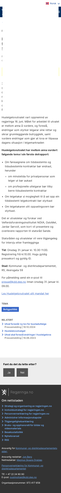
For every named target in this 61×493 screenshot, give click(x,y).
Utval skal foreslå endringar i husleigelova (28, 334)
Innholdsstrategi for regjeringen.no (24, 409)
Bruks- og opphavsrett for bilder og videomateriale (24, 427)
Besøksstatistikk (14, 432)
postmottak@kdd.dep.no (23, 477)
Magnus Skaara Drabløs (29, 460)
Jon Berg (27, 456)
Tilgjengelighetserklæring (19, 421)
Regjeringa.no (21, 392)
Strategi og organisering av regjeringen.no (28, 406)
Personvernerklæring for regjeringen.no (27, 413)
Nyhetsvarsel (12, 436)
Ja (8, 372)
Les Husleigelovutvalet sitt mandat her (25, 293)
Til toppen (30, 352)
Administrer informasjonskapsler (23, 417)
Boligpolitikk (10, 309)
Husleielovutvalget (15, 330)
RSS (7, 439)
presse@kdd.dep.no (14, 281)
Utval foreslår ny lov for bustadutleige (25, 324)
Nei (22, 372)
